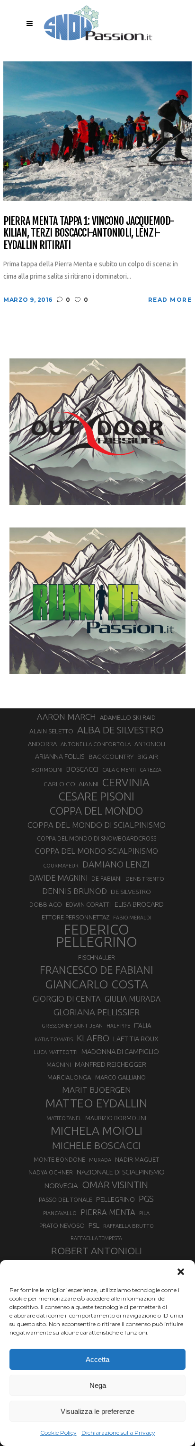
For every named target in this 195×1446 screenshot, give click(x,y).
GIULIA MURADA (132, 999)
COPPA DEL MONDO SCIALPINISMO (96, 851)
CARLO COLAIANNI (71, 784)
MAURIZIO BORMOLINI (115, 1117)
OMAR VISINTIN (115, 1184)
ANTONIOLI (149, 744)
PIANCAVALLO (60, 1213)
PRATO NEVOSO (62, 1225)
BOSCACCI (82, 769)
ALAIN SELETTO (51, 731)
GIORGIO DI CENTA (67, 998)
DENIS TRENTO (144, 879)
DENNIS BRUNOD (74, 890)
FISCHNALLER (96, 957)
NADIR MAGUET (137, 1159)
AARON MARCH (66, 716)
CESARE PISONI (96, 797)
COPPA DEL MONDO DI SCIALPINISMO (96, 824)
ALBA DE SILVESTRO (120, 729)
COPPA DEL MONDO (96, 811)
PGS (146, 1198)
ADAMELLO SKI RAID (128, 717)
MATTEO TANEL (63, 1118)
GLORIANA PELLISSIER (96, 1012)
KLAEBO (93, 1038)
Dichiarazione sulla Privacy (118, 1432)
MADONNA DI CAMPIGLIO (120, 1051)
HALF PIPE (118, 1026)
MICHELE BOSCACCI (96, 1145)
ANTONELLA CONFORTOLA (96, 744)
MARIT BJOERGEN (96, 1089)
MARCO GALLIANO (120, 1077)
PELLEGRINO (115, 1199)
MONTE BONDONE (59, 1159)
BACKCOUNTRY (111, 756)
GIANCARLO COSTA (96, 984)
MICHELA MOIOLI (96, 1130)
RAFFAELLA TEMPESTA (96, 1238)
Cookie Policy (58, 1432)
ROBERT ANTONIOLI (96, 1250)
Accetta (97, 1359)
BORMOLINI (46, 769)
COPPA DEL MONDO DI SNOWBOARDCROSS (96, 838)
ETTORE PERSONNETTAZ (75, 917)
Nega (97, 1385)
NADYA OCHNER (50, 1172)
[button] (181, 1271)
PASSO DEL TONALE (65, 1199)
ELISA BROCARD (139, 904)
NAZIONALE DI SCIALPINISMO (121, 1172)
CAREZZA (150, 770)
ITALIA (142, 1025)
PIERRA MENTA (107, 1212)
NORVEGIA (61, 1186)
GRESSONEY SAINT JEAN (72, 1025)
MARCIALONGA (69, 1077)
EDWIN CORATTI (88, 904)
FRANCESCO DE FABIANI (96, 970)
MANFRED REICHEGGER (110, 1064)
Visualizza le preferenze (97, 1411)
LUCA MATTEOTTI (56, 1052)
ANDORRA (42, 743)
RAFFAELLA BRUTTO (128, 1226)
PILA (144, 1213)
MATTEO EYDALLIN (96, 1103)
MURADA (100, 1160)
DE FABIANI (106, 879)
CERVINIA (126, 782)
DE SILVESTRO (131, 891)
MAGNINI (58, 1064)
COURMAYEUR (61, 865)
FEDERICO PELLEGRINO (96, 936)
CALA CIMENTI (119, 770)
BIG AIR (147, 756)
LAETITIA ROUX (136, 1039)
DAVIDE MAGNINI (58, 878)
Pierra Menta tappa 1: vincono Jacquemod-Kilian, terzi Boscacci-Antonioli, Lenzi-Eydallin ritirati (88, 233)
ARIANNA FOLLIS (60, 756)
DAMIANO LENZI (116, 864)
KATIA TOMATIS (54, 1039)
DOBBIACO (45, 904)
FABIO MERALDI (132, 917)
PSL (94, 1225)
